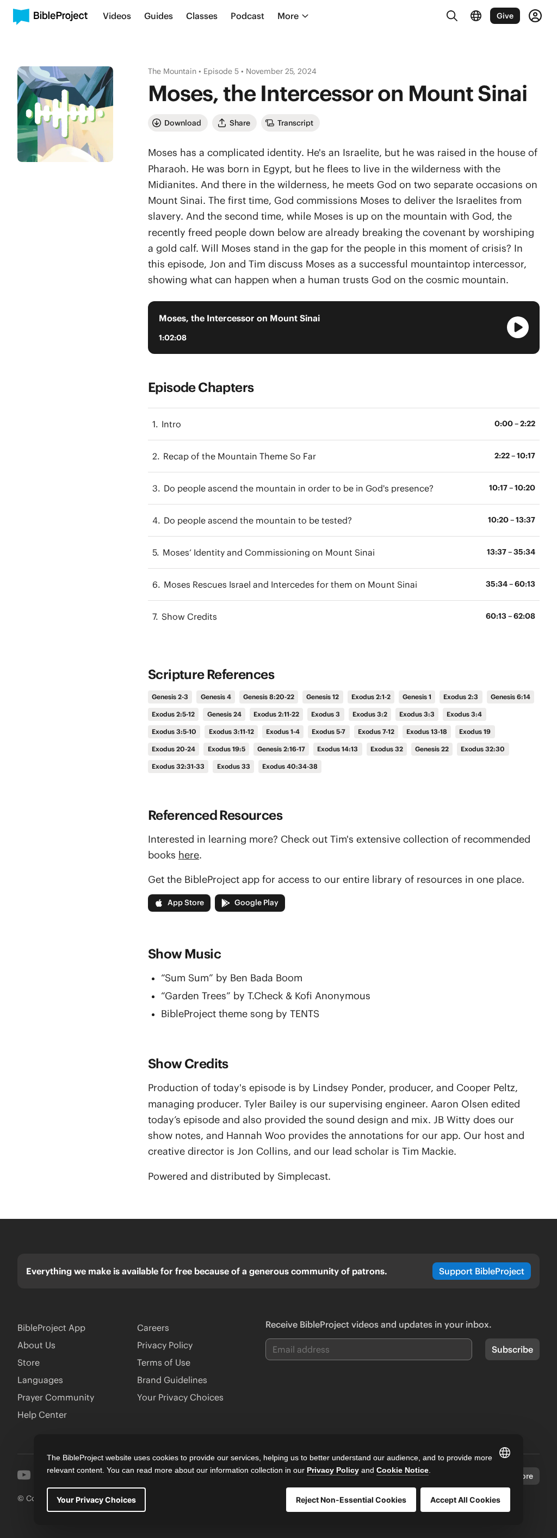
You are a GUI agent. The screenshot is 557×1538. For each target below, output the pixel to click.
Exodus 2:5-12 (173, 714)
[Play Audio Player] (518, 327)
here (188, 855)
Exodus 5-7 (328, 731)
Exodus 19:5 (226, 749)
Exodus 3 (325, 714)
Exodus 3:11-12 (231, 731)
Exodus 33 (233, 766)
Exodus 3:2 (369, 714)
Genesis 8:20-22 (268, 697)
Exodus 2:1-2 (371, 697)
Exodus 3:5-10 (174, 731)
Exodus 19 (475, 731)
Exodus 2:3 (460, 697)
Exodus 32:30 (483, 749)
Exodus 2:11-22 (276, 714)
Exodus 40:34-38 (290, 766)
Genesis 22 (432, 749)
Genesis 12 (322, 697)
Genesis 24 (224, 714)
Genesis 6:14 (510, 697)
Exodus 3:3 (417, 714)
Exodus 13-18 (426, 731)
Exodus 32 (386, 749)
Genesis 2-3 (170, 697)
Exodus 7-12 (376, 731)
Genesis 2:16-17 (281, 749)
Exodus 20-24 (173, 749)
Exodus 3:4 (464, 714)
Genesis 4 (216, 697)
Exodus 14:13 (337, 749)
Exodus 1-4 (283, 731)
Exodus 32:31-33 (178, 766)
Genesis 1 (417, 697)
